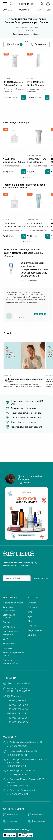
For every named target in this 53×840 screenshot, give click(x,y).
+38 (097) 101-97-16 (16, 766)
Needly (6, 155)
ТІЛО (37, 9)
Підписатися (25, 482)
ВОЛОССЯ (8, 9)
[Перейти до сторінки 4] (29, 177)
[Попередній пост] (9, 513)
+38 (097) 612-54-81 (17, 700)
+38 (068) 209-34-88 (17, 785)
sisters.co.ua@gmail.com (18, 683)
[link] (48, 4)
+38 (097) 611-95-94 (17, 755)
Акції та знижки (35, 630)
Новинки (32, 625)
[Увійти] (42, 4)
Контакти (7, 648)
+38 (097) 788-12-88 (17, 705)
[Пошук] (11, 4)
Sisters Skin (37, 814)
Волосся (32, 602)
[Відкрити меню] (5, 4)
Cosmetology (38, 821)
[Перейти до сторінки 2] (25, 177)
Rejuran (7, 78)
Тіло (30, 612)
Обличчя (32, 607)
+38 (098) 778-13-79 (17, 746)
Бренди (32, 635)
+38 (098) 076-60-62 (17, 794)
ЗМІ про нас (9, 627)
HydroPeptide (33, 220)
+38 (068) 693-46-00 (17, 713)
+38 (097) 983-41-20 (17, 709)
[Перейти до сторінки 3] (27, 177)
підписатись (41, 578)
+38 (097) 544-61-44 (17, 774)
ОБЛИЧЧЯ (24, 9)
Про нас (7, 622)
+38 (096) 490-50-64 (17, 722)
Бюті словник (9, 643)
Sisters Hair (12, 814)
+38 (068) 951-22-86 (17, 717)
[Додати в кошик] (23, 97)
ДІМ (49, 9)
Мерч (30, 621)
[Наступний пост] (44, 513)
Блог (5, 639)
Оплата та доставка (13, 602)
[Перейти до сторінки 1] (23, 177)
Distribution (12, 821)
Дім (30, 616)
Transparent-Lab (34, 155)
